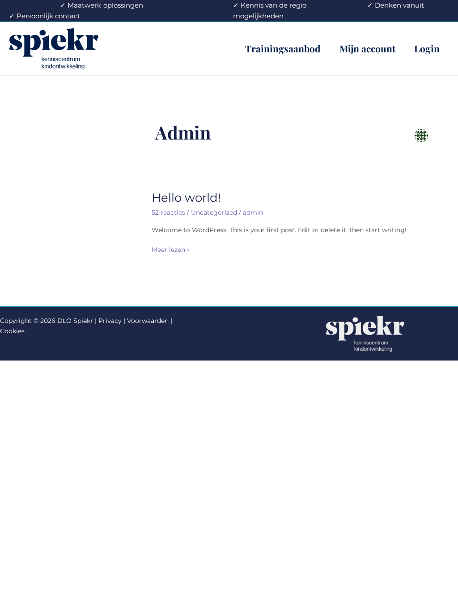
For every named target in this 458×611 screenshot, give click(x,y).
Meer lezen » (171, 250)
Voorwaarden (148, 321)
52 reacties (168, 212)
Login (427, 48)
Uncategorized (214, 212)
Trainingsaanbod (283, 48)
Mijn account (367, 48)
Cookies (12, 331)
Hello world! (186, 198)
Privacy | (112, 321)
